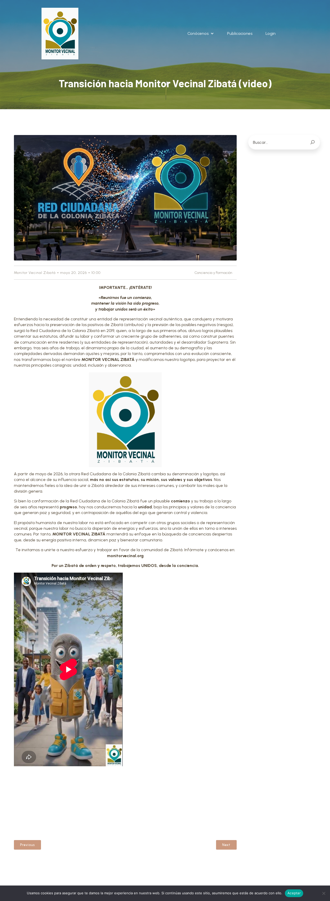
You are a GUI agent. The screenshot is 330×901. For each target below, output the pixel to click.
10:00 (96, 273)
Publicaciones (240, 33)
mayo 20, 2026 (73, 273)
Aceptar (294, 893)
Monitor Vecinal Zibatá (35, 273)
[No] (323, 893)
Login (271, 33)
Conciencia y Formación (213, 273)
